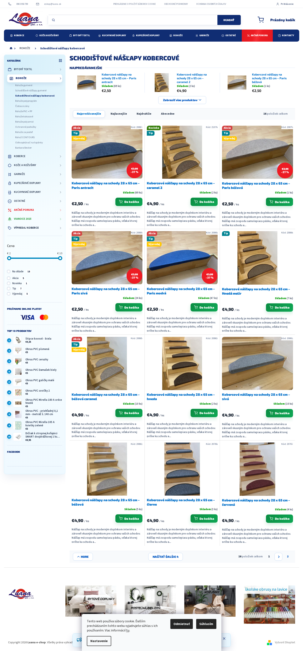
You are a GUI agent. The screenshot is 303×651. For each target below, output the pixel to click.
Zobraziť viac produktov (180, 100)
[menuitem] (17, 36)
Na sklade (21, 271)
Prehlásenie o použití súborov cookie (134, 4)
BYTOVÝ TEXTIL (23, 69)
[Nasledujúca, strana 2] (278, 557)
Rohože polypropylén (26, 101)
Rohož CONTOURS (25, 137)
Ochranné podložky (25, 127)
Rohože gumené (23, 85)
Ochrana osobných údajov (211, 4)
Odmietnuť (181, 624)
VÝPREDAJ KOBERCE (26, 228)
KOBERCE (19, 156)
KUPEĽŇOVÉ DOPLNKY (27, 183)
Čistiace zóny (22, 106)
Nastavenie (99, 641)
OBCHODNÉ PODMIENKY (176, 4)
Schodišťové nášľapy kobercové (35, 96)
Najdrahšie (144, 114)
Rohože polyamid (24, 122)
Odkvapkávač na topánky (29, 142)
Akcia (18, 278)
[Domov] (11, 48)
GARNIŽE (19, 174)
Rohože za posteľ (24, 132)
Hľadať (228, 20)
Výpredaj (20, 294)
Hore (85, 556)
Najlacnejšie (119, 114)
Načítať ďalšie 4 (165, 556)
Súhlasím (206, 624)
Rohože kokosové (24, 116)
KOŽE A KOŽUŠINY (25, 165)
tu (127, 630)
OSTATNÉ (19, 201)
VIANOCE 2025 (22, 219)
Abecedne (168, 114)
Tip (16, 288)
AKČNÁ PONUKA (24, 210)
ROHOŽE (21, 78)
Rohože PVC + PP (23, 111)
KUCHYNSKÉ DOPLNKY (27, 192)
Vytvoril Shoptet (285, 642)
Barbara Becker (23, 148)
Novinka (19, 283)
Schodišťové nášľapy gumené (30, 90)
